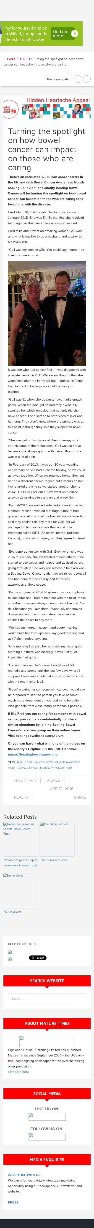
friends (44, 767)
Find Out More (18, 1072)
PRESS (13, 1202)
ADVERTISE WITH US (24, 1175)
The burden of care (54, 860)
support (66, 767)
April (19, 762)
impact (55, 767)
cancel (23, 767)
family (33, 767)
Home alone (12, 911)
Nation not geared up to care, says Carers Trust (20, 862)
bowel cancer (34, 762)
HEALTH (24, 59)
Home (11, 59)
